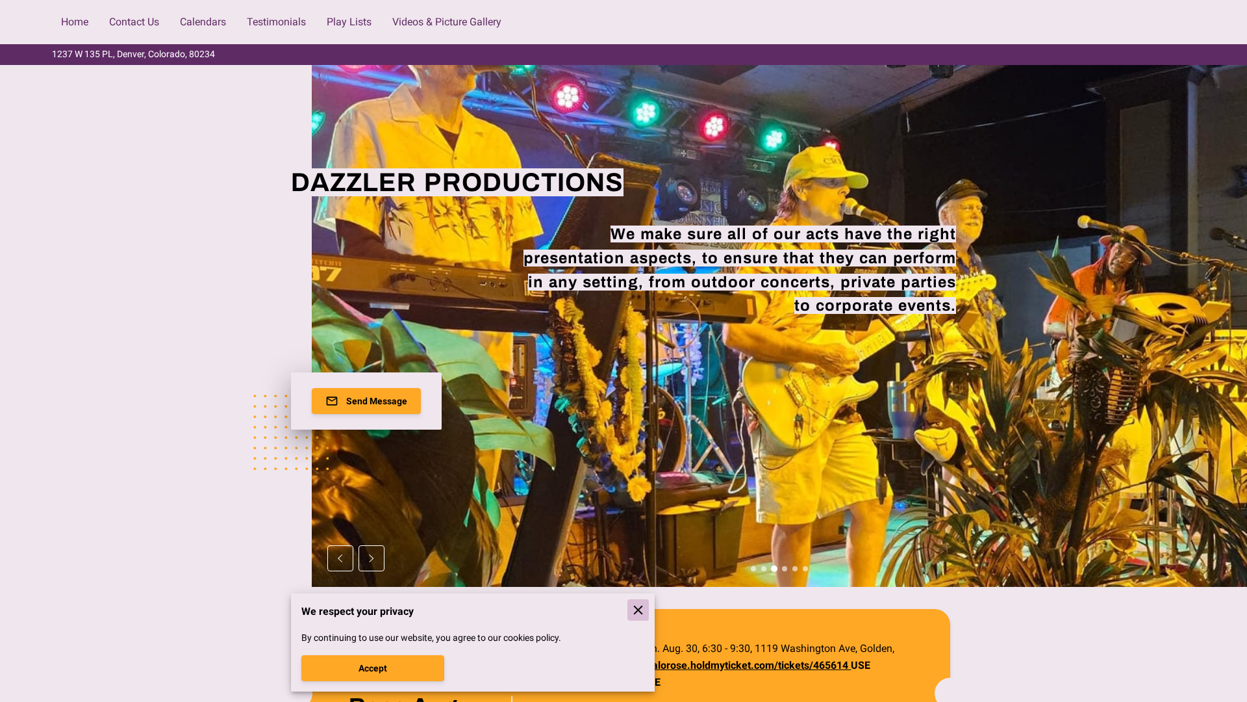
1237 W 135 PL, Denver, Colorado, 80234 (133, 53)
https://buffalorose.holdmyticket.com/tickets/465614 (725, 665)
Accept (373, 668)
